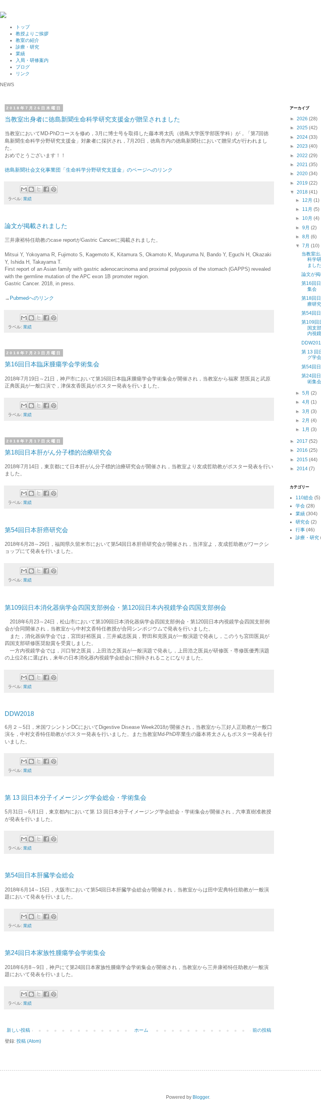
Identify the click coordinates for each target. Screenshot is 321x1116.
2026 (303, 118)
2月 (306, 420)
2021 (303, 164)
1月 (306, 429)
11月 (308, 209)
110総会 (304, 497)
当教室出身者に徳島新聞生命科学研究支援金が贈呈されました (92, 119)
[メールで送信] (24, 189)
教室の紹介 (27, 40)
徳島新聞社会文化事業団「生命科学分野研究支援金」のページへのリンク (89, 170)
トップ (23, 27)
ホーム (141, 1030)
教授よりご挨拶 (32, 33)
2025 (303, 127)
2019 (303, 183)
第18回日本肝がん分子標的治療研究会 (58, 452)
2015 (303, 459)
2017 (303, 441)
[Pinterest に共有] (54, 189)
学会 (300, 506)
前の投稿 (261, 1030)
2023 (303, 146)
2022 (303, 155)
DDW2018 (19, 713)
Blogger (201, 1097)
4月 (306, 402)
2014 (303, 468)
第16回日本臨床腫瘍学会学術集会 (52, 364)
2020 (303, 173)
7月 (306, 245)
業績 (20, 53)
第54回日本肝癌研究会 (36, 530)
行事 (300, 530)
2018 (303, 192)
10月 (308, 218)
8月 (306, 236)
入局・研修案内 (32, 60)
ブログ (23, 67)
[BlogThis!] (31, 189)
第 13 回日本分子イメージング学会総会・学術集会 (75, 797)
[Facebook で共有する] (46, 189)
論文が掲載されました (36, 226)
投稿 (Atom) (28, 1041)
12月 (308, 200)
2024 (303, 137)
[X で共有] (39, 189)
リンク (23, 73)
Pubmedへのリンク (32, 298)
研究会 (303, 522)
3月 (306, 411)
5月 (306, 393)
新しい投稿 (18, 1030)
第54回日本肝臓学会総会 (39, 875)
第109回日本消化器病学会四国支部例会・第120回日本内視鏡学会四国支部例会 (115, 607)
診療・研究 (27, 47)
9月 (306, 227)
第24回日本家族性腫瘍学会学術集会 (55, 952)
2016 (303, 450)
